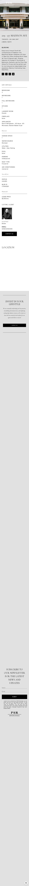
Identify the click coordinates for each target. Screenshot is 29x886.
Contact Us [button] (9, 233)
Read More (5, 69)
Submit (14, 696)
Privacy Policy (7, 708)
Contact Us (14, 325)
